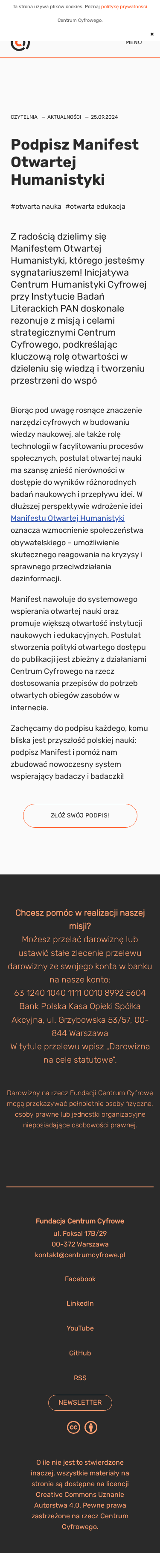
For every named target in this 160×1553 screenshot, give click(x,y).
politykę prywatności (124, 6)
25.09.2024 (104, 117)
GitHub (80, 1353)
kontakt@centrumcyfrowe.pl (80, 1255)
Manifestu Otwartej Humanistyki (68, 518)
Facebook (80, 1279)
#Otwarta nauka (36, 206)
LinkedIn (80, 1303)
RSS (80, 1378)
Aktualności (64, 117)
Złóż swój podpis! (80, 815)
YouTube (80, 1328)
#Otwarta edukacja (95, 206)
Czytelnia (24, 117)
